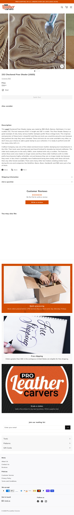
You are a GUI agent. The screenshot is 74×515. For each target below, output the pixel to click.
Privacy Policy (6, 478)
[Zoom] (62, 66)
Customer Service (8, 475)
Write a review (37, 202)
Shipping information (10, 177)
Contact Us (5, 464)
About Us (5, 461)
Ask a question (8, 182)
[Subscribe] (67, 427)
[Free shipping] (37, 335)
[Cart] (66, 7)
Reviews (4, 467)
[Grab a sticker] (37, 385)
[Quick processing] (37, 284)
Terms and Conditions (9, 481)
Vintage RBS (6, 78)
